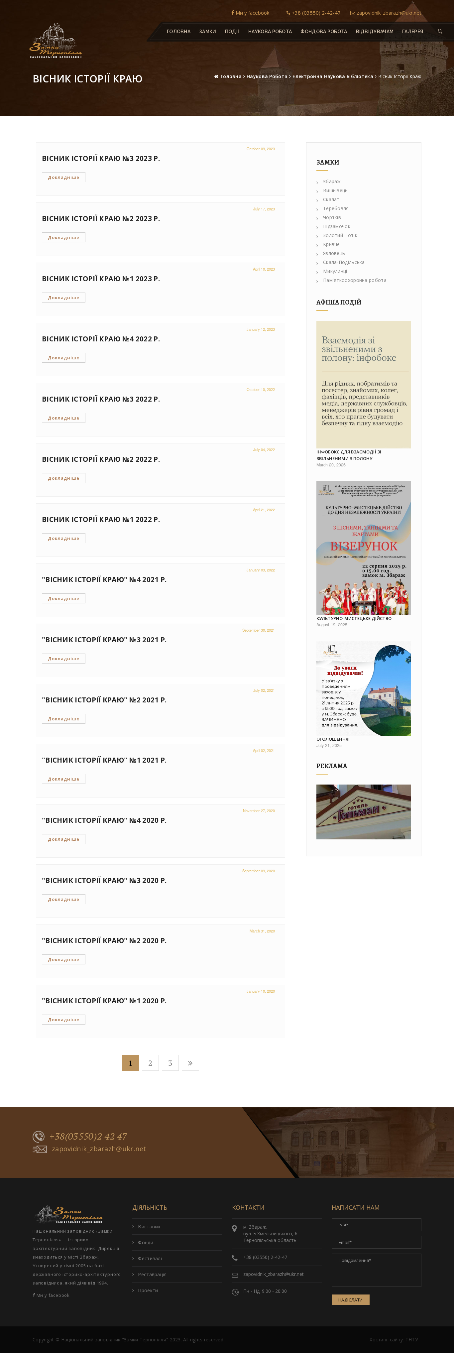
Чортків (332, 217)
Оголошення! (333, 739)
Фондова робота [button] (323, 31)
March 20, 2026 (331, 465)
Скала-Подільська (344, 262)
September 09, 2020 (258, 870)
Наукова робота (267, 76)
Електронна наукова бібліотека (332, 76)
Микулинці (335, 271)
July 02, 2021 (264, 690)
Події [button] (232, 31)
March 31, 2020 (262, 930)
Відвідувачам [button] (375, 31)
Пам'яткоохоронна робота (355, 280)
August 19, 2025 (331, 625)
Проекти (148, 1290)
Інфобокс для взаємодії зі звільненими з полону (348, 455)
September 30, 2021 (258, 630)
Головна (178, 31)
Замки (207, 31)
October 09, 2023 (261, 148)
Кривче (331, 244)
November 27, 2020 (259, 810)
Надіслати (350, 1300)
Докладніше (63, 177)
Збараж (332, 181)
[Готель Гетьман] (363, 812)
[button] (440, 32)
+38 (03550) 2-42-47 (315, 12)
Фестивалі (150, 1258)
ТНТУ (411, 1339)
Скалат (331, 199)
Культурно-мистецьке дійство (354, 618)
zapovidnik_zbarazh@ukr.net (388, 12)
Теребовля (336, 208)
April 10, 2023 (264, 269)
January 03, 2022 (261, 569)
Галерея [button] (412, 31)
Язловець (334, 253)
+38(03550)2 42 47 (88, 1136)
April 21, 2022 (264, 509)
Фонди (145, 1242)
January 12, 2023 (261, 329)
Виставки (149, 1226)
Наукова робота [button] (270, 31)
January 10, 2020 (261, 991)
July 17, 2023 (264, 208)
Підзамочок (336, 226)
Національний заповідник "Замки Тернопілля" (115, 1339)
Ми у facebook (251, 12)
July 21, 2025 (329, 745)
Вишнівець (335, 190)
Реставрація (152, 1274)
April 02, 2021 (264, 750)
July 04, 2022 (264, 449)
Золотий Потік (340, 235)
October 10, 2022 (261, 389)
